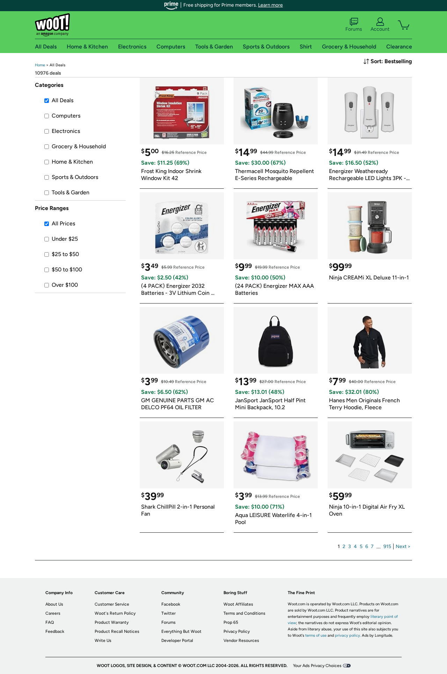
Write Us (103, 640)
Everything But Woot (181, 631)
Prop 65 (231, 622)
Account (380, 29)
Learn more (270, 5)
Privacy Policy (237, 631)
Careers (52, 613)
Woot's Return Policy (115, 613)
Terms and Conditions (244, 613)
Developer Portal (177, 640)
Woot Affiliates (238, 604)
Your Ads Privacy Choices (317, 665)
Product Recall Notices (117, 631)
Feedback (54, 631)
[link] (40, 65)
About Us (54, 604)
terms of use (316, 635)
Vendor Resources (241, 640)
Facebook (170, 604)
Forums (353, 29)
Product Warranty (112, 622)
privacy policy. (348, 635)
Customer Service (112, 604)
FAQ (49, 622)
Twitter (168, 613)
